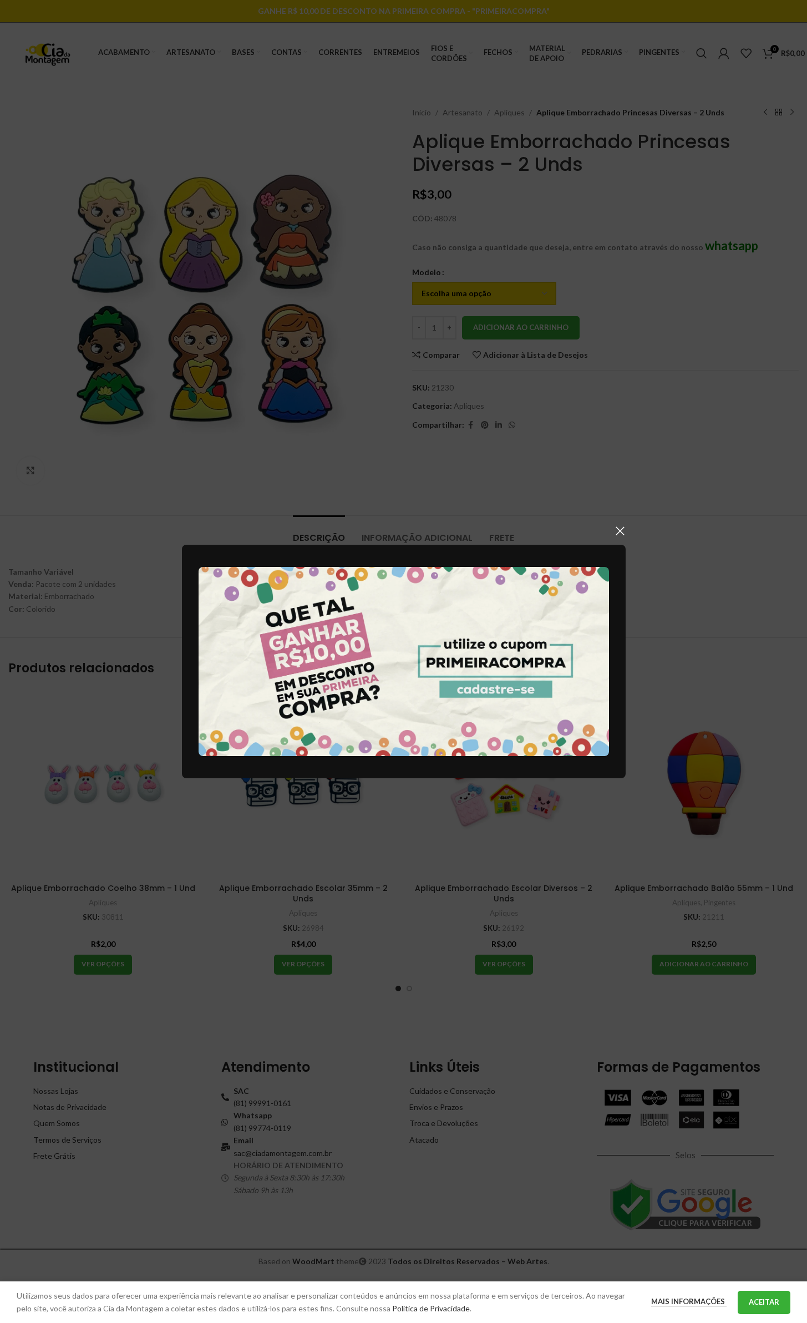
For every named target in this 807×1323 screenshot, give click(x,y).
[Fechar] (620, 531)
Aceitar (764, 1301)
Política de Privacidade (431, 1308)
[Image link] (404, 660)
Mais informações (689, 1301)
